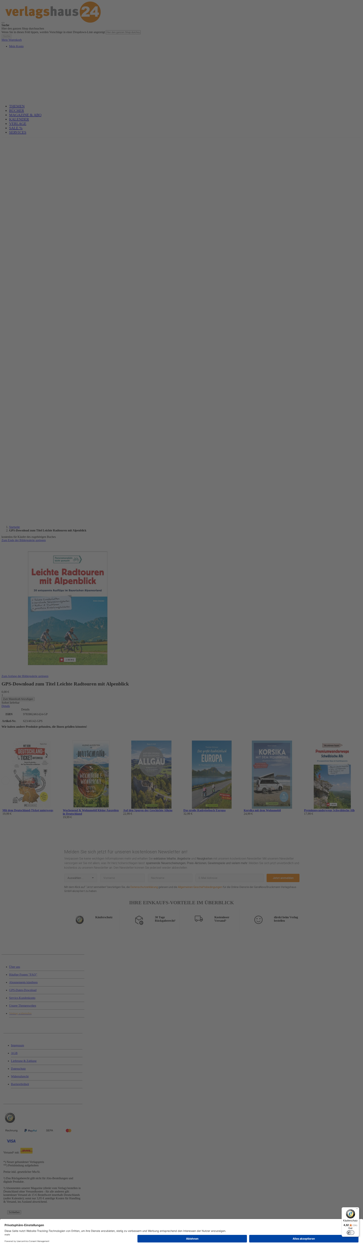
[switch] (350, 1232)
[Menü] (357, 1209)
